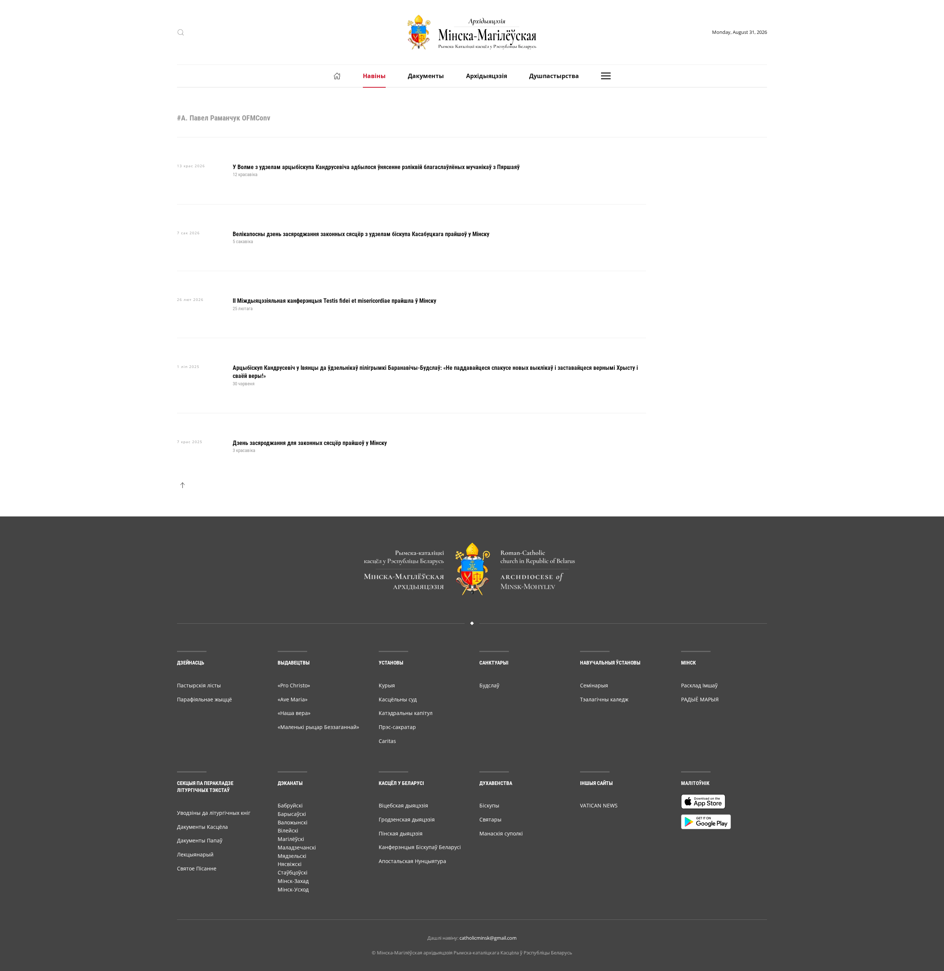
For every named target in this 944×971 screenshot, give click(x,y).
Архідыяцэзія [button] (486, 76)
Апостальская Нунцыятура (412, 861)
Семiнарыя (594, 685)
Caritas (387, 740)
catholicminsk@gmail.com (488, 938)
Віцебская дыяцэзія (403, 805)
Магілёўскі (291, 838)
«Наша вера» (294, 712)
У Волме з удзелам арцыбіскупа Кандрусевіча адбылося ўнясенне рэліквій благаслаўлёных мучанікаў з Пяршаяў (376, 167)
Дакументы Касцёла (202, 826)
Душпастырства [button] (554, 76)
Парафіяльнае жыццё (204, 699)
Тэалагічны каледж (604, 699)
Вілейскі (288, 830)
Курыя (387, 685)
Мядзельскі (292, 855)
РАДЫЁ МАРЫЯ (700, 699)
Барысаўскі (292, 813)
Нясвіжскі (290, 863)
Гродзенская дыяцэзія (407, 819)
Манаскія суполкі (501, 833)
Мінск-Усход (293, 889)
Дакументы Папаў (199, 840)
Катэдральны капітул (406, 712)
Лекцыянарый (195, 854)
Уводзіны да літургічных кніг (213, 812)
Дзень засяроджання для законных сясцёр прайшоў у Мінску (310, 442)
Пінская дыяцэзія (401, 833)
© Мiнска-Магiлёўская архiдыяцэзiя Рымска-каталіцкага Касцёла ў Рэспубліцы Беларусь (472, 952)
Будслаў (489, 685)
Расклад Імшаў (699, 685)
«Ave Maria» (293, 699)
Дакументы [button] (426, 76)
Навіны (374, 76)
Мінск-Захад (293, 880)
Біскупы (489, 805)
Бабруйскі (290, 805)
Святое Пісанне (196, 868)
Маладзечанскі (297, 847)
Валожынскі (293, 822)
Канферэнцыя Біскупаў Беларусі (420, 847)
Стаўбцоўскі (293, 872)
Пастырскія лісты (199, 685)
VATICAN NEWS (599, 805)
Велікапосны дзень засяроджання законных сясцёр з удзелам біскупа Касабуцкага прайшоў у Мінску (361, 234)
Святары (490, 819)
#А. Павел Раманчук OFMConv (223, 117)
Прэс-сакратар (397, 726)
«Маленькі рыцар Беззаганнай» (318, 726)
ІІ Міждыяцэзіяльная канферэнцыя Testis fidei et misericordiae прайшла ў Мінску (334, 300)
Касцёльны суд (398, 699)
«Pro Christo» (294, 685)
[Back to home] (472, 32)
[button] (180, 32)
